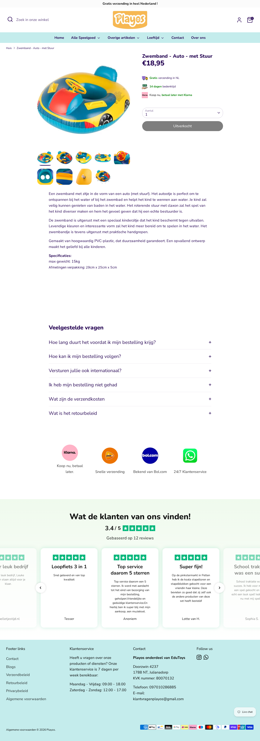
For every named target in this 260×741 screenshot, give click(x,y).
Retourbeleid (16, 682)
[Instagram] (199, 657)
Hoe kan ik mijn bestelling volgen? (85, 356)
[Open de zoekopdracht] (10, 19)
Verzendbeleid (18, 674)
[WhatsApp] (206, 657)
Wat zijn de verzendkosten (77, 399)
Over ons (198, 37)
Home (59, 37)
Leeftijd (153, 37)
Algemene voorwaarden (26, 698)
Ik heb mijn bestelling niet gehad (83, 384)
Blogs (11, 666)
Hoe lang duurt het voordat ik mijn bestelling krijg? (102, 342)
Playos (51, 730)
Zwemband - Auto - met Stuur (35, 48)
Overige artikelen (122, 37)
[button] (41, 588)
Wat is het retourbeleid (73, 413)
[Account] (239, 20)
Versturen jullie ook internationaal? (85, 370)
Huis (9, 48)
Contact (177, 37)
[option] (83, 101)
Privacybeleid (17, 690)
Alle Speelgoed (83, 37)
